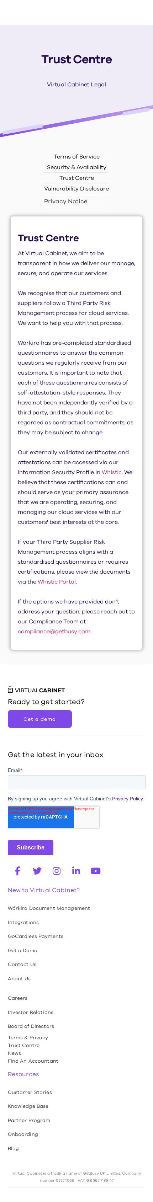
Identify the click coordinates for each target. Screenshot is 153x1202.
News (14, 1053)
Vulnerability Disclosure (76, 188)
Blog (13, 1148)
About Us (19, 978)
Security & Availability (76, 167)
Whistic (112, 472)
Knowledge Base (28, 1106)
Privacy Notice (66, 201)
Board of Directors (31, 1026)
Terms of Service (77, 156)
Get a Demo (22, 950)
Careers (18, 998)
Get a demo (39, 719)
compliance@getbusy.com (54, 631)
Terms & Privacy (28, 1037)
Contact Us (22, 964)
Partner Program (29, 1120)
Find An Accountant (33, 1061)
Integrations (23, 922)
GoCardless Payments (36, 936)
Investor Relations (31, 1012)
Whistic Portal (57, 581)
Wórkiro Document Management (49, 908)
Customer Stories (30, 1092)
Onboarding (23, 1134)
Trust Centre (76, 178)
